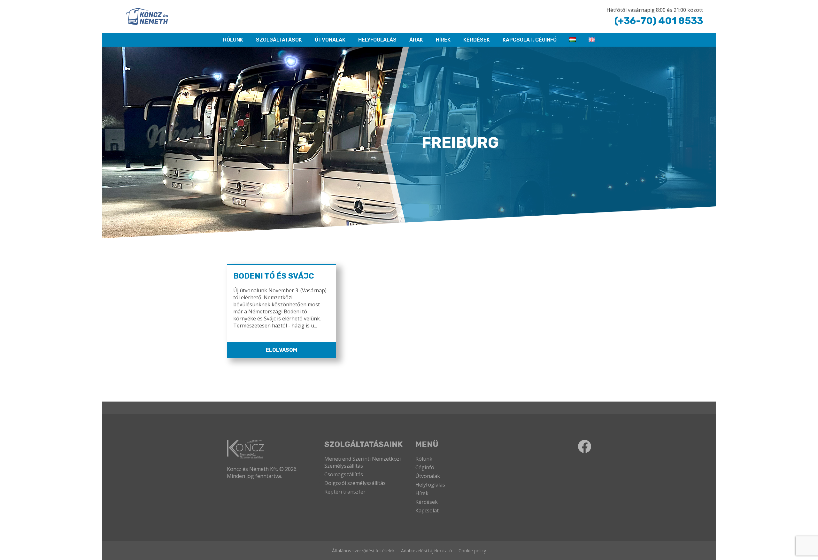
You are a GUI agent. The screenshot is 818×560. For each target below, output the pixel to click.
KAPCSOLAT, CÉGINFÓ (530, 40)
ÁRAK (416, 40)
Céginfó (424, 467)
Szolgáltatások (279, 40)
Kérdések (476, 40)
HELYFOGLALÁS (377, 40)
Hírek (443, 40)
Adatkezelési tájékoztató (426, 551)
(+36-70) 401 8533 (658, 21)
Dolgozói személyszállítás (355, 483)
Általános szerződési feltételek (363, 551)
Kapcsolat (427, 510)
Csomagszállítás (343, 474)
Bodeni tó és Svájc (273, 276)
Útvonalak (330, 40)
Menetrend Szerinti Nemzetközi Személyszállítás (362, 462)
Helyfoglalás (430, 484)
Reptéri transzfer (345, 491)
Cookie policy (472, 551)
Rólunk (423, 458)
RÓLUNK (233, 40)
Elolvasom (281, 350)
